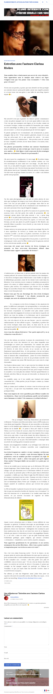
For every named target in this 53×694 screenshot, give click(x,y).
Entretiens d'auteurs (9, 60)
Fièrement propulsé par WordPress (12, 692)
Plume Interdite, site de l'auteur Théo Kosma (21, 2)
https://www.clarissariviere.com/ (30, 578)
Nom (5, 647)
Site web (6, 658)
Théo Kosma (7, 583)
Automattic (31, 692)
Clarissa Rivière (14, 597)
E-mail (6, 652)
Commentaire (8, 626)
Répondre (46, 607)
